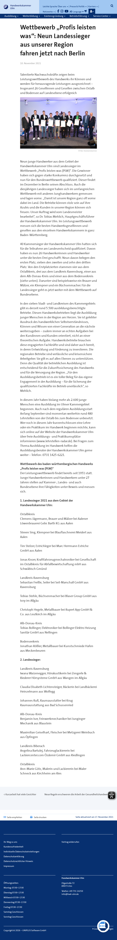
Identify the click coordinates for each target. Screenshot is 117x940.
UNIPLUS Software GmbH (34, 930)
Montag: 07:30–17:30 (14, 887)
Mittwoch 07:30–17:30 (14, 897)
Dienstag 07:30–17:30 (14, 892)
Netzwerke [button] (48, 11)
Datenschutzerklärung (14, 856)
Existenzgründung (54, 16)
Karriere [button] (92, 6)
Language (77, 11)
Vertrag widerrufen (70, 842)
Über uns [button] (62, 6)
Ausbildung (10, 16)
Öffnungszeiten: (11, 883)
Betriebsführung (78, 16)
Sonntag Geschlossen (13, 916)
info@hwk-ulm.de (70, 894)
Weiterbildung (30, 16)
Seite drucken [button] (40, 817)
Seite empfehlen (14, 817)
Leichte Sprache (50, 6)
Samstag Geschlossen (13, 911)
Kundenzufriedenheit (13, 846)
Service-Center (101, 16)
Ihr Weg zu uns (10, 842)
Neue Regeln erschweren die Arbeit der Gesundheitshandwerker (78, 794)
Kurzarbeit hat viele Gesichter (20, 794)
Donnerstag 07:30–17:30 (15, 902)
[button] (92, 11)
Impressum (9, 866)
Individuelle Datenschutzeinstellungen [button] (21, 851)
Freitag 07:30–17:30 (13, 907)
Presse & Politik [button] (77, 6)
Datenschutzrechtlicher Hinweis (18, 861)
